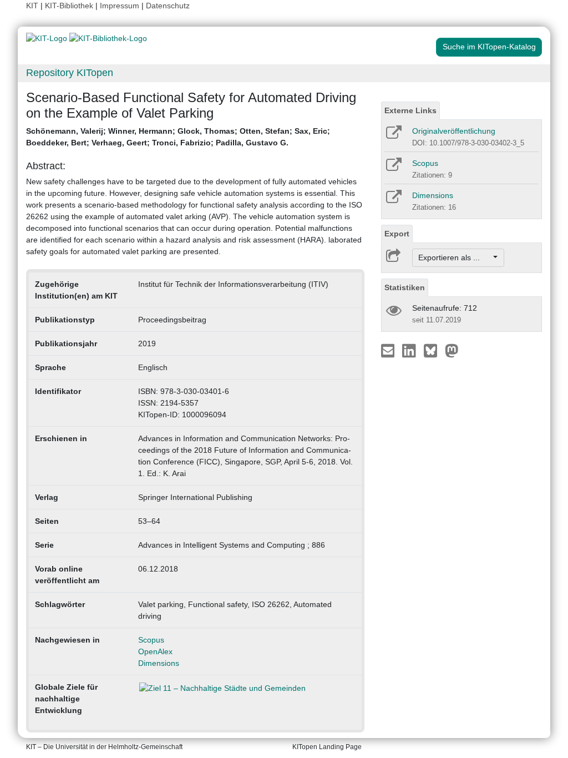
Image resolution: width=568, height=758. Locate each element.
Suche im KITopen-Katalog (489, 46)
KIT (32, 5)
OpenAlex (155, 651)
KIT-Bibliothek (70, 5)
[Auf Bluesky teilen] (433, 350)
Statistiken (404, 287)
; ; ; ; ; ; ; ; (178, 137)
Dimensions (158, 663)
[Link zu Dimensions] (393, 200)
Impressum (119, 5)
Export (396, 233)
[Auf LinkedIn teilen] (410, 350)
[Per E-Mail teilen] (389, 350)
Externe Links (410, 110)
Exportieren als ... (454, 257)
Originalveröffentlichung (453, 131)
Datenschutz (168, 5)
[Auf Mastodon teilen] (452, 350)
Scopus (151, 639)
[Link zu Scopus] (393, 168)
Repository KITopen (69, 72)
